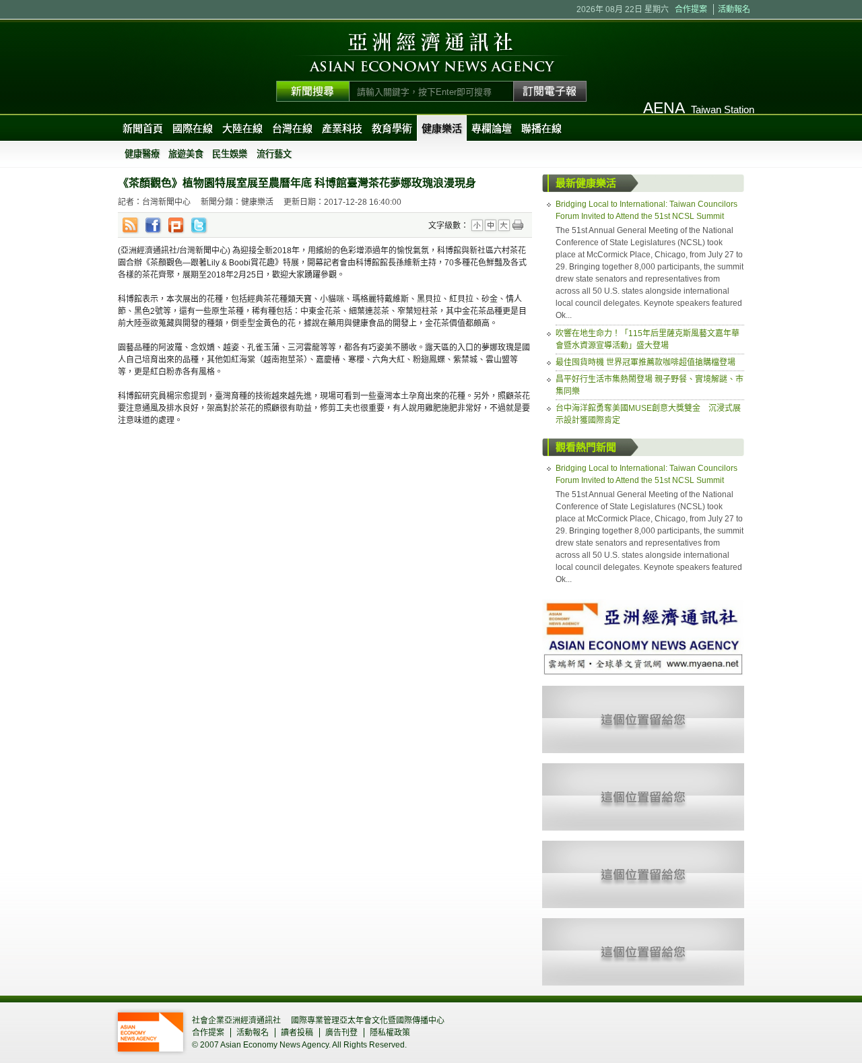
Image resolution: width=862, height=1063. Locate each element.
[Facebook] (153, 225)
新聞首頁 (143, 128)
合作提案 (691, 9)
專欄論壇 (491, 128)
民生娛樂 (229, 154)
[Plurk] (176, 225)
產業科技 (342, 128)
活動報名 (734, 9)
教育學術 (392, 128)
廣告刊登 (341, 1032)
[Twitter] (199, 225)
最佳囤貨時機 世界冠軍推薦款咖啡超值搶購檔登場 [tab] (645, 362)
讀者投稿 (297, 1032)
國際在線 (192, 128)
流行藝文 (274, 154)
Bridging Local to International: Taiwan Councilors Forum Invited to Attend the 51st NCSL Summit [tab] (646, 210)
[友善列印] (517, 225)
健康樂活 (442, 128)
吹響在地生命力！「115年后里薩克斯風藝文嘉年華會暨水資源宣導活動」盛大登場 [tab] (647, 339)
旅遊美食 (185, 154)
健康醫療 (142, 154)
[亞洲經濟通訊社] (643, 605)
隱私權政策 (390, 1032)
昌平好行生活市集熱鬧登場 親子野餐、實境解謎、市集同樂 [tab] (649, 385)
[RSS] (130, 225)
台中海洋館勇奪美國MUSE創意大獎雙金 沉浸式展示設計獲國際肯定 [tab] (648, 414)
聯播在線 (541, 128)
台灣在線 (292, 128)
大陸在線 (242, 128)
